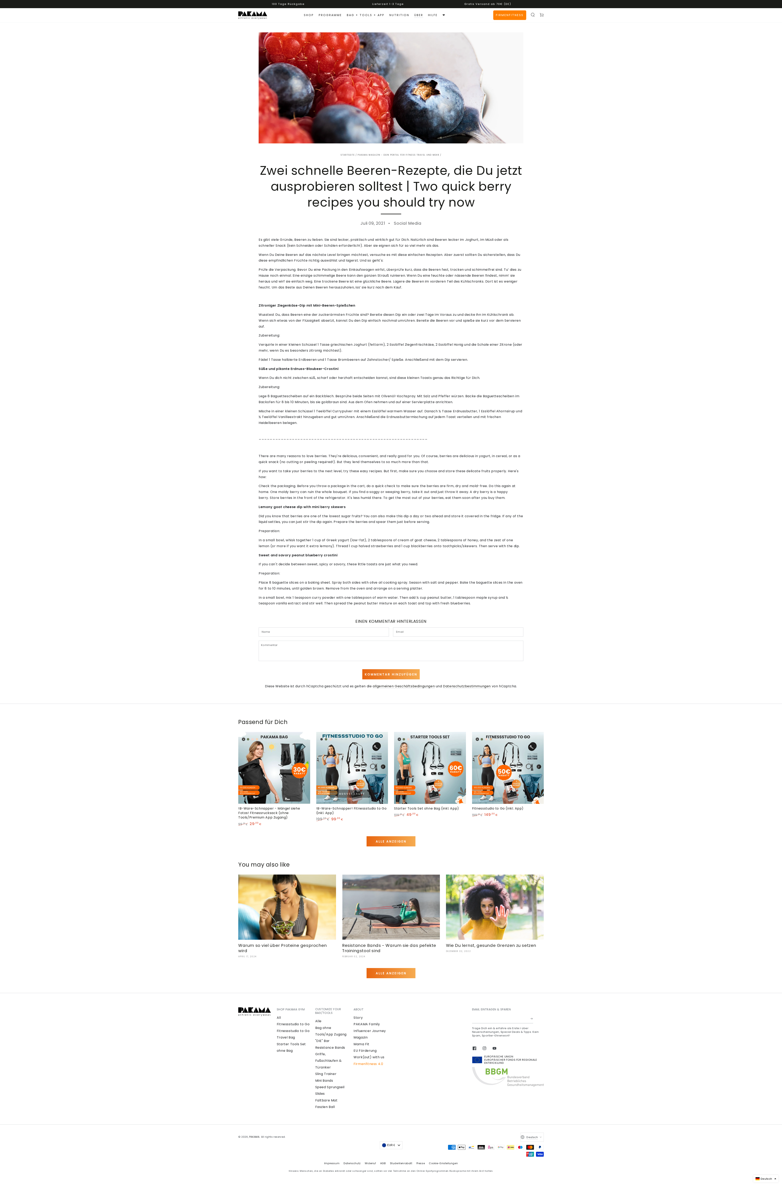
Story (358, 1017)
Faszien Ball (325, 1107)
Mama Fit (361, 1044)
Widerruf (370, 1163)
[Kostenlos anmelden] (531, 1018)
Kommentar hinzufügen (391, 674)
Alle (318, 1021)
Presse (420, 1163)
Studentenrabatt (401, 1163)
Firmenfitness (510, 15)
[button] (532, 14)
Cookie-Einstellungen (443, 1163)
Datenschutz (352, 1163)
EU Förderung (365, 1050)
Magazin (361, 1037)
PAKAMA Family (367, 1024)
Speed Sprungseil (330, 1087)
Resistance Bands (330, 1047)
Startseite (347, 154)
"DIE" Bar (322, 1041)
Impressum (331, 1163)
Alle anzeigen (391, 841)
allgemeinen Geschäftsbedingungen (404, 686)
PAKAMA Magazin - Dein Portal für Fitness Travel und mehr (398, 154)
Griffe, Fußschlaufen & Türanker (328, 1061)
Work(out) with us (369, 1057)
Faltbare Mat (326, 1100)
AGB (383, 1163)
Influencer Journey (370, 1031)
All (279, 1017)
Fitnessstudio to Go (293, 1024)
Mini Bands (324, 1080)
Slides (320, 1093)
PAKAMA (254, 1137)
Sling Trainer (326, 1074)
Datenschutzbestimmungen (467, 686)
